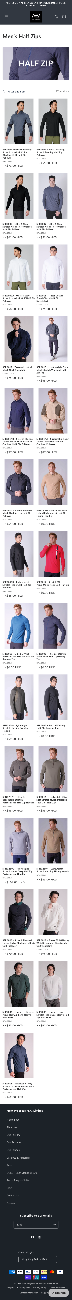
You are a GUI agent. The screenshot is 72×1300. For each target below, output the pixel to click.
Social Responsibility (18, 1180)
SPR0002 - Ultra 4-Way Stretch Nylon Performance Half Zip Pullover (51, 227)
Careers (11, 1203)
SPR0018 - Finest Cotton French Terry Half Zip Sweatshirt (50, 298)
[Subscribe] (54, 1225)
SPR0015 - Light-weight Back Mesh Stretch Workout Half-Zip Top (52, 370)
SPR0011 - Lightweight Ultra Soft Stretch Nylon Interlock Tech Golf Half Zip (52, 800)
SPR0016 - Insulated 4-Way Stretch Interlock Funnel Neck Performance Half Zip (18, 1086)
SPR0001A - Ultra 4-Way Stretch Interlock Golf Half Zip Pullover (19, 298)
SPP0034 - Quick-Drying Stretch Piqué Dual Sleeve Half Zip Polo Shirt (53, 1015)
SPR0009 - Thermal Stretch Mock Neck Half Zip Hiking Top (51, 657)
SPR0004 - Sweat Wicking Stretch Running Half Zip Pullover (51, 152)
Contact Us (13, 1195)
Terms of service (57, 1288)
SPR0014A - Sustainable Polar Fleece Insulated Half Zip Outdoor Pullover (53, 442)
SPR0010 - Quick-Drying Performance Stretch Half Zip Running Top (18, 657)
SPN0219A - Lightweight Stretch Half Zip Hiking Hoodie (53, 870)
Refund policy (23, 1288)
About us (12, 1127)
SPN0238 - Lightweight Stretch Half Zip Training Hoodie (16, 728)
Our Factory (13, 1134)
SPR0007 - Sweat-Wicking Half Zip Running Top (51, 726)
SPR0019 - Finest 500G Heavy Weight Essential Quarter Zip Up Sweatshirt (53, 943)
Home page (13, 1119)
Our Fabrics (13, 1149)
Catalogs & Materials (18, 1157)
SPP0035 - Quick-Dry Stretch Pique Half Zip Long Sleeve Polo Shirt (18, 1015)
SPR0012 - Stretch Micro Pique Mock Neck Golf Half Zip (53, 583)
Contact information (29, 1293)
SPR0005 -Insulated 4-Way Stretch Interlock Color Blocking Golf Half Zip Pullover (17, 153)
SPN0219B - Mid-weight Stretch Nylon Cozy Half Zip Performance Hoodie (17, 871)
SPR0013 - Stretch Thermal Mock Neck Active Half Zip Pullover (17, 513)
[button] (6, 16)
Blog (9, 1187)
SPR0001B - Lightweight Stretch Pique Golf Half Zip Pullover (17, 585)
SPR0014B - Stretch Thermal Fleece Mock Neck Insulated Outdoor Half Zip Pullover (18, 442)
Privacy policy (39, 1288)
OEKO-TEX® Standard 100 (22, 1172)
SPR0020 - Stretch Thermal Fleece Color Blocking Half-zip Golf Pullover (19, 943)
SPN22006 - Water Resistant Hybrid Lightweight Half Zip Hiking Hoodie (52, 513)
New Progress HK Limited (34, 1283)
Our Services (14, 1142)
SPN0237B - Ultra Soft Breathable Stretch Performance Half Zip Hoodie (18, 800)
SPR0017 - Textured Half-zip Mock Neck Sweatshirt (18, 368)
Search (10, 1165)
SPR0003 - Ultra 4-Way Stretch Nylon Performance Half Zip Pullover (17, 227)
